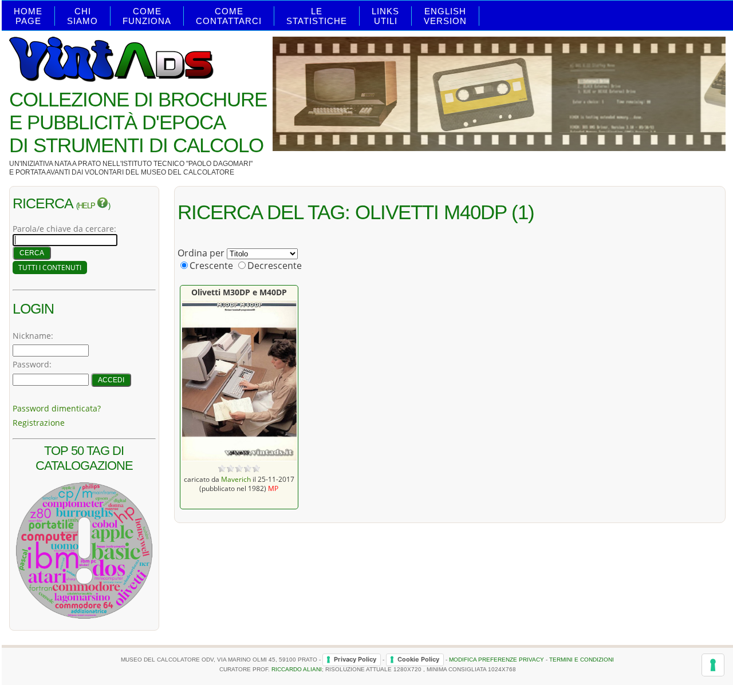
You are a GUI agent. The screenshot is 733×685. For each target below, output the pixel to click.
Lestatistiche (316, 16)
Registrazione (39, 422)
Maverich (236, 479)
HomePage (28, 16)
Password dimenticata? (57, 408)
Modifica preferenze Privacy (496, 659)
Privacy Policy (355, 659)
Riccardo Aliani (296, 669)
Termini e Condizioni (581, 659)
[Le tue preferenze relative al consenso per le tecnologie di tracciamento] (713, 665)
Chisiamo (82, 16)
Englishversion (445, 16)
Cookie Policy (418, 659)
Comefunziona (147, 16)
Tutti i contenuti (49, 267)
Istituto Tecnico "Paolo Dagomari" (187, 164)
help (87, 206)
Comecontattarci (229, 16)
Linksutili (385, 16)
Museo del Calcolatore (187, 172)
